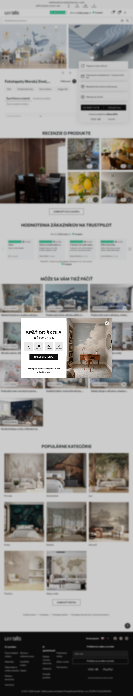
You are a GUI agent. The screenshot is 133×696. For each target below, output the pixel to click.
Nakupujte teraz (44, 357)
